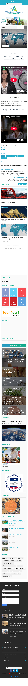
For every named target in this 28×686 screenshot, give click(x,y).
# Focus (20, 156)
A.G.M (3, 153)
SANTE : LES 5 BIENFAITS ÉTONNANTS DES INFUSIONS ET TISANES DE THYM (13, 390)
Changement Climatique (8, 560)
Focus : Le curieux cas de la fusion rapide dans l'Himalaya (13, 220)
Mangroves (5, 571)
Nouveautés (14, 345)
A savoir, (6, 43)
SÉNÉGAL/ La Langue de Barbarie (16, 528)
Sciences (12, 573)
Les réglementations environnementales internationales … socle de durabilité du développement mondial (13, 410)
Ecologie (19, 566)
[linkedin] (14, 1)
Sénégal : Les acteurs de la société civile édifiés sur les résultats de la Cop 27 (17, 624)
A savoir (4, 225)
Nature (12, 571)
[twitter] (16, 1)
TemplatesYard (15, 673)
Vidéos (22, 345)
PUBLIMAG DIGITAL (14, 676)
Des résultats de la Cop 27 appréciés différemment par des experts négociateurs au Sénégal (17, 616)
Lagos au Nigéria (13, 541)
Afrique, (10, 43)
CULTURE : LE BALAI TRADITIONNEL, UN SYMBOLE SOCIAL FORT (13, 371)
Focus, (13, 43)
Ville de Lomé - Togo (13, 547)
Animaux (20, 558)
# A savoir (8, 156)
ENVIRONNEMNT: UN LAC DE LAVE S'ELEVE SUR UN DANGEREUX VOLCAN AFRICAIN (13, 201)
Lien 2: (3, 149)
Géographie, (18, 43)
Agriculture (13, 558)
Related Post (5, 184)
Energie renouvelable (8, 568)
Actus (6, 345)
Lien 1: (3, 147)
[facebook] (11, 1)
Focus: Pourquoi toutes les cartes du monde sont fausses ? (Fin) (13, 238)
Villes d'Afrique (6, 576)
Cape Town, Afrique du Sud (15, 534)
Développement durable (8, 566)
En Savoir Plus (23, 184)
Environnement (20, 568)
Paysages (18, 571)
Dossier (19, 560)
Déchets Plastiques (7, 563)
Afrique (3, 189)
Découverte (4, 207)
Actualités (5, 558)
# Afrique (15, 156)
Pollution (5, 573)
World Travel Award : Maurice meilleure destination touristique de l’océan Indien (17, 522)
